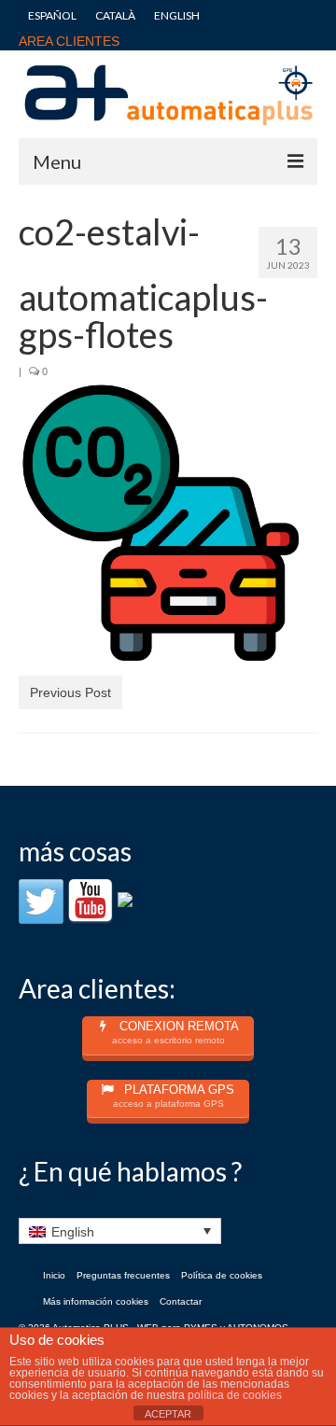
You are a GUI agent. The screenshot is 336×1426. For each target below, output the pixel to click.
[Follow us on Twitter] (41, 901)
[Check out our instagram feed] (140, 914)
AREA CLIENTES (69, 41)
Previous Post (70, 692)
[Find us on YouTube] (90, 901)
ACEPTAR (168, 1413)
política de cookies (235, 1395)
